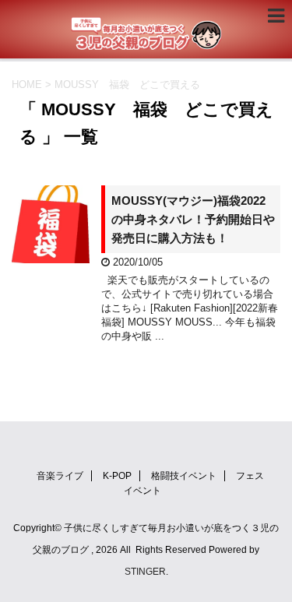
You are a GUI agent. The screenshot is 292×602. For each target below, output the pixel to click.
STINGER (145, 571)
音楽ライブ (60, 475)
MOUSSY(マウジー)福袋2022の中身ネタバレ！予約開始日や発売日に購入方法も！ (193, 219)
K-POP (117, 475)
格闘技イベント (183, 475)
